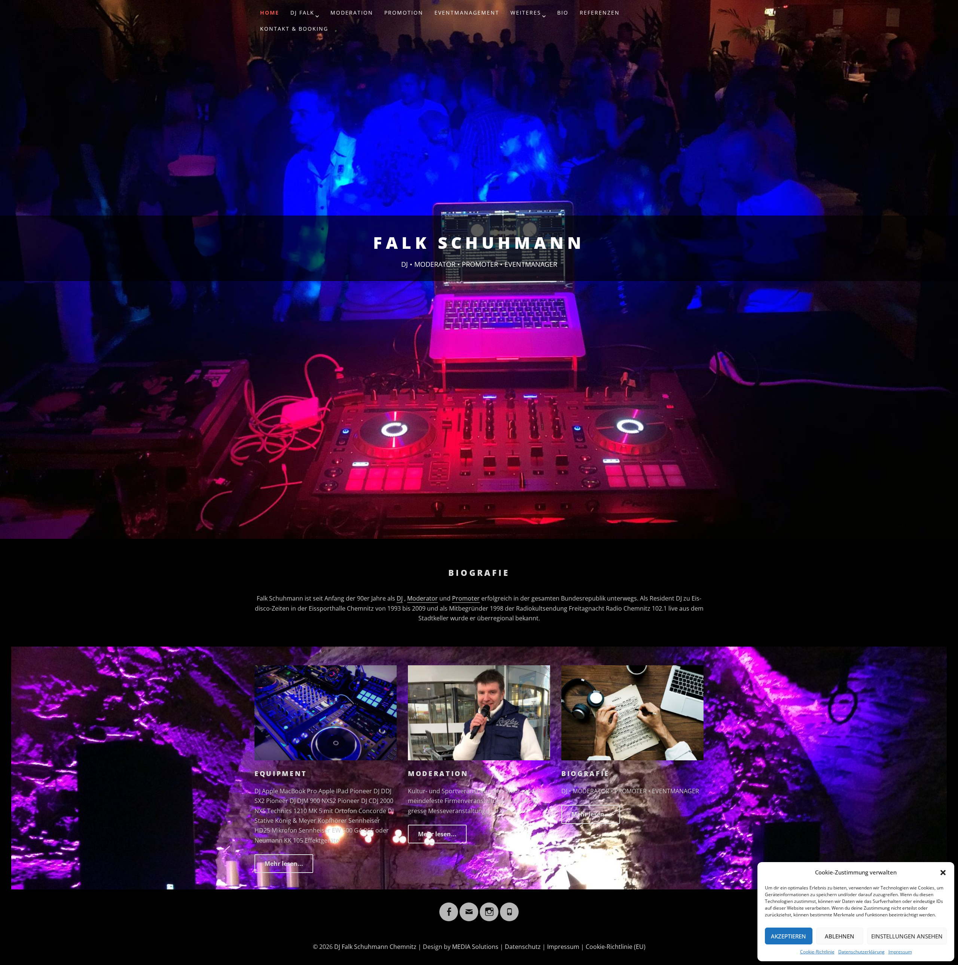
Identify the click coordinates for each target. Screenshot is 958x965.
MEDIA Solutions (475, 947)
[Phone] (509, 907)
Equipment (280, 773)
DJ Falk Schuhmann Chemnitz (375, 947)
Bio (562, 12)
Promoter (466, 598)
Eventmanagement (466, 12)
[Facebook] (448, 907)
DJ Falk (302, 12)
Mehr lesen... (284, 863)
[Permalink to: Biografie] (632, 712)
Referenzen (600, 12)
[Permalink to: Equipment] (325, 712)
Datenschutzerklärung (861, 952)
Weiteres (525, 12)
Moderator (422, 598)
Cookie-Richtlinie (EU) (616, 947)
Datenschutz (523, 947)
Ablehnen (839, 936)
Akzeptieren (788, 936)
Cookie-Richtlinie (817, 952)
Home (269, 12)
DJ (400, 598)
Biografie (585, 773)
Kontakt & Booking (294, 28)
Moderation (351, 12)
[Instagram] (489, 907)
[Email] (469, 907)
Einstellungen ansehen (907, 936)
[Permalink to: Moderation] (479, 712)
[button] (943, 872)
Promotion (403, 12)
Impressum (900, 952)
